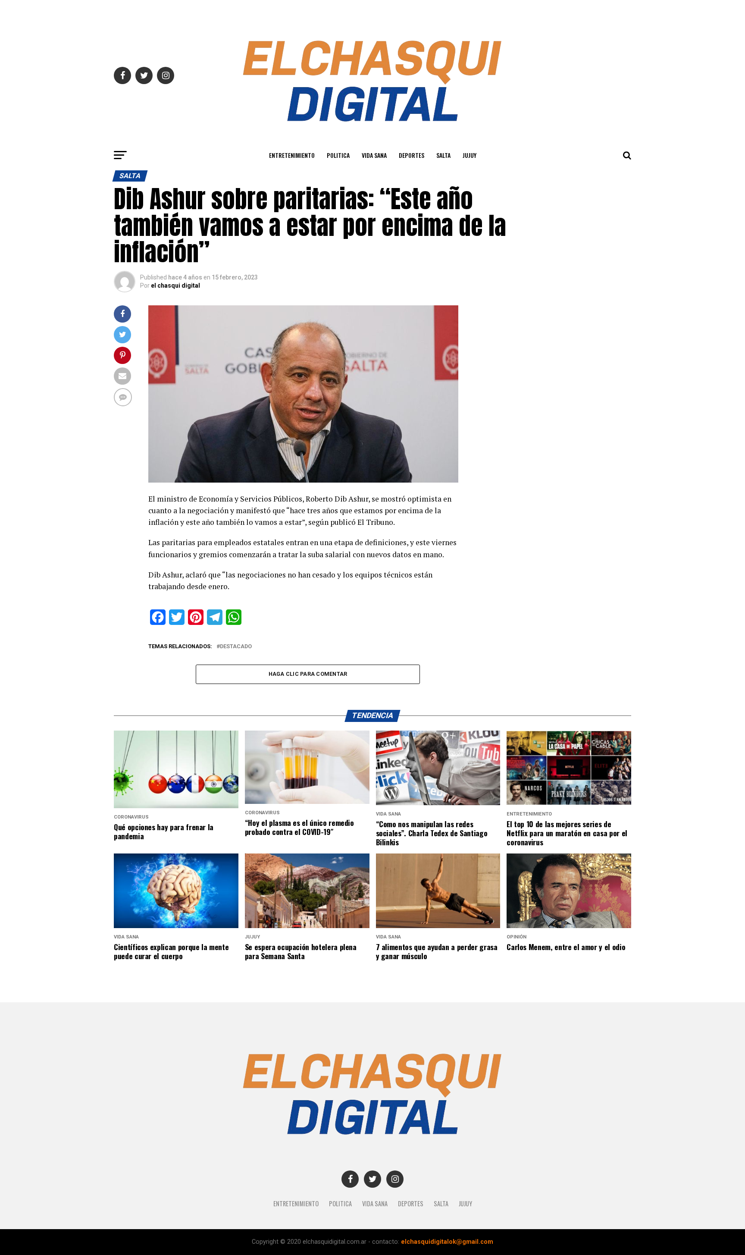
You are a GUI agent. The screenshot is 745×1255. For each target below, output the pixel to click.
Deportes (411, 155)
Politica (338, 155)
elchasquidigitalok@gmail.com (447, 1242)
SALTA (443, 155)
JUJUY (469, 155)
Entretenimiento (292, 155)
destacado (236, 646)
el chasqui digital (175, 285)
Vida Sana (374, 155)
